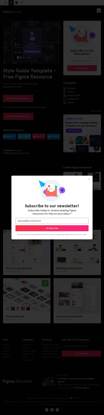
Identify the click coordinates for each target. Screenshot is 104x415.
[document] (52, 207)
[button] (89, 179)
